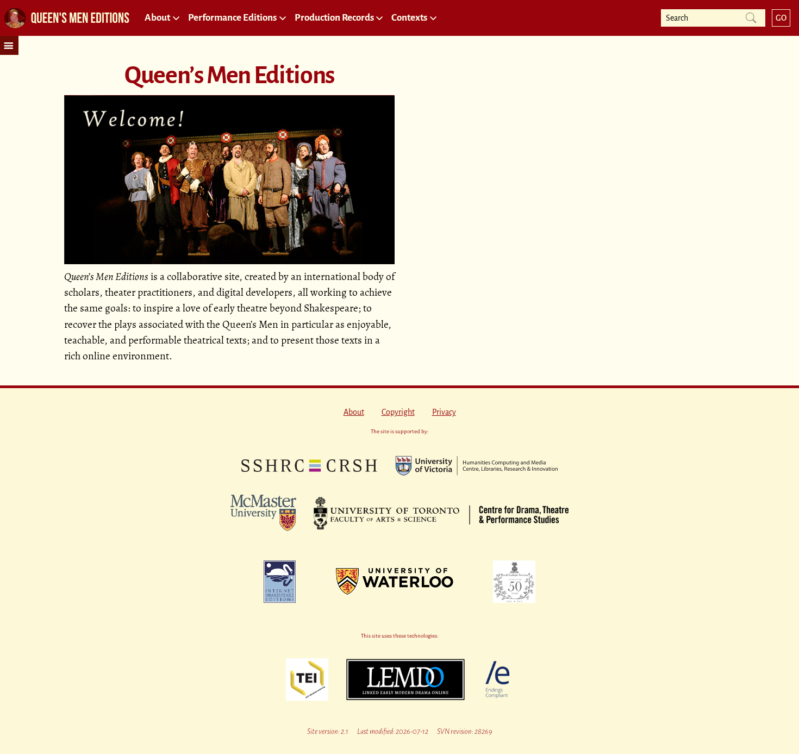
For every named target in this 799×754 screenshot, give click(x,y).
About (354, 412)
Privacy (444, 412)
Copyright (398, 412)
